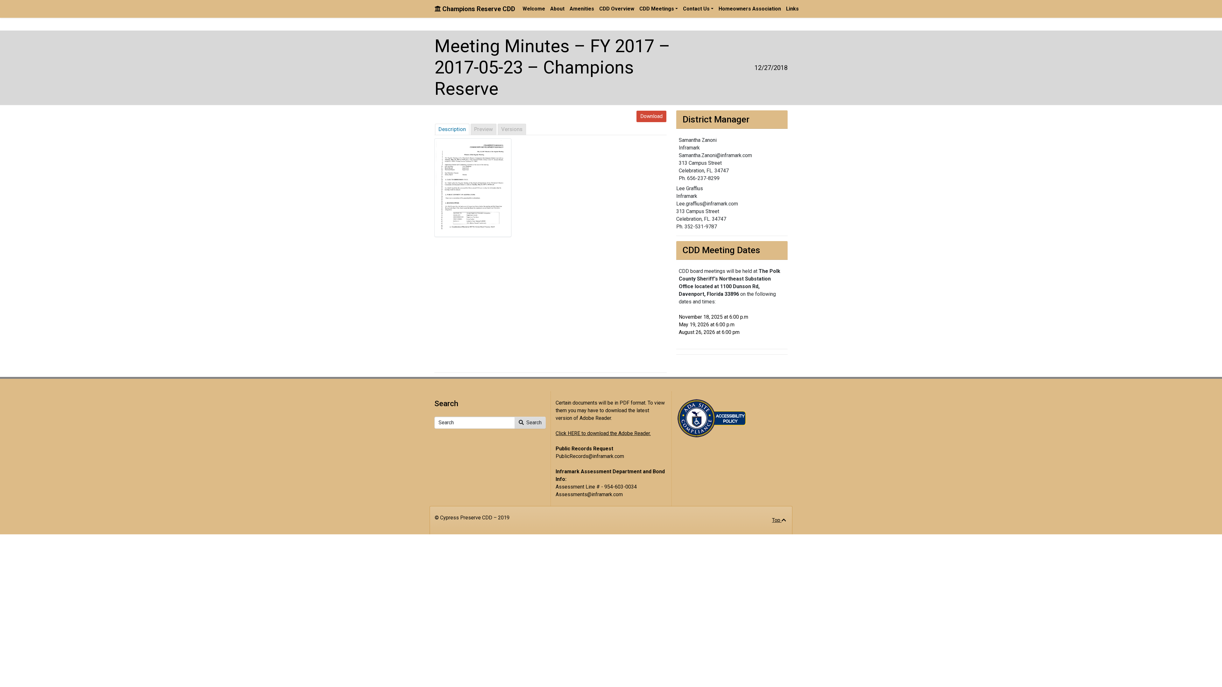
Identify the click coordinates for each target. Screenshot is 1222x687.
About (557, 9)
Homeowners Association (750, 9)
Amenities (582, 9)
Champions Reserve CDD (478, 9)
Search (533, 423)
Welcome (534, 9)
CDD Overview (616, 9)
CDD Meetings (656, 9)
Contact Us (696, 9)
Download (651, 116)
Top (777, 520)
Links (792, 9)
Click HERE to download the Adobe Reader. (603, 433)
